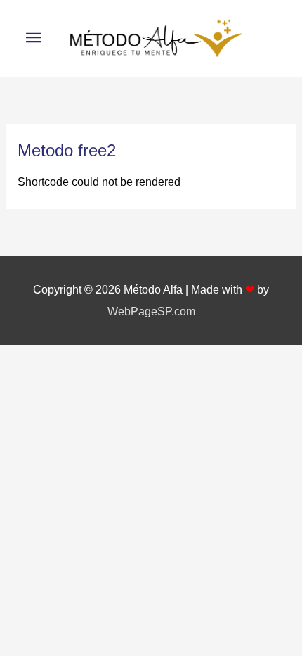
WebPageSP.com (151, 311)
